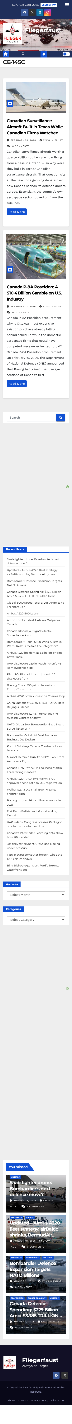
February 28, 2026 (24, 140)
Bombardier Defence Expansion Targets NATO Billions (33, 1269)
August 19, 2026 (25, 1241)
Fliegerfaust (43, 30)
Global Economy (37, 1298)
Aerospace (16, 1217)
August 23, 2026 (25, 1200)
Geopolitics (17, 1298)
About (11, 1400)
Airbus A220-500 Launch (23, 613)
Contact (23, 1400)
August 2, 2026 (24, 1281)
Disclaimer (58, 1400)
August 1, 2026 (24, 1321)
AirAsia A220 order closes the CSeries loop (36, 696)
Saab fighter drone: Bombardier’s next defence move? (31, 1188)
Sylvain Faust (53, 140)
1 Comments (35, 1206)
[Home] (6, 54)
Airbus (29, 1217)
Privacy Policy (39, 1400)
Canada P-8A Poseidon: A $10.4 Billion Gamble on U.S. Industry (34, 293)
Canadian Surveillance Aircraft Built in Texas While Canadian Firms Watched (35, 127)
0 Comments (21, 146)
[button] (23, 54)
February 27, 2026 (24, 306)
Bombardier (32, 1258)
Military (15, 1177)
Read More (17, 212)
